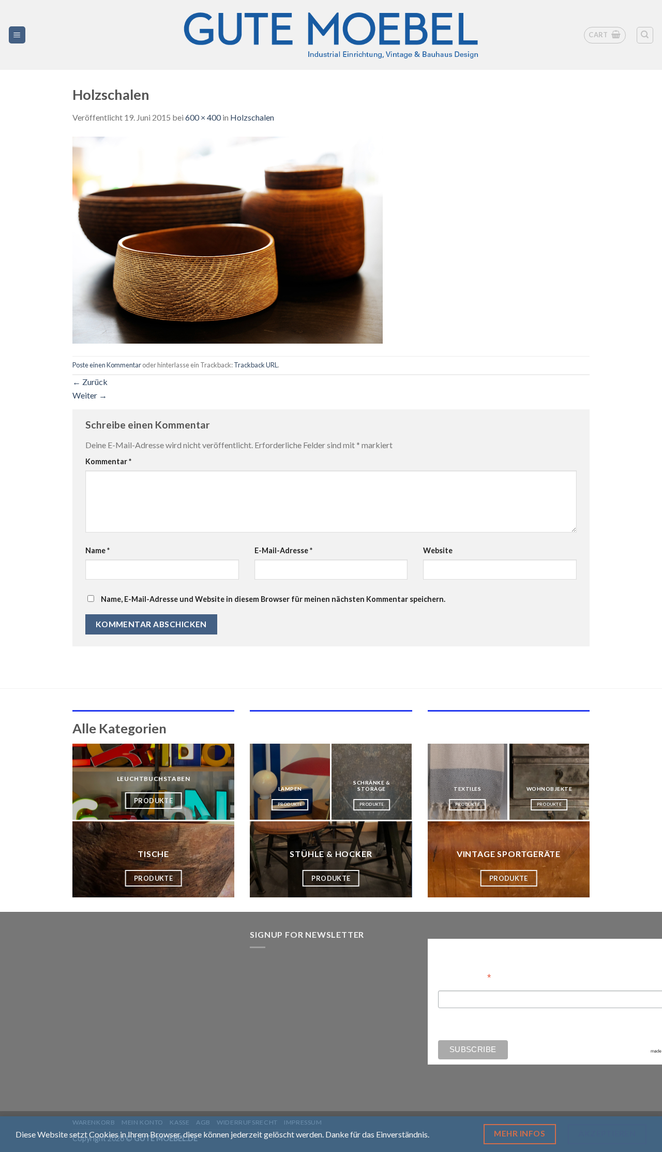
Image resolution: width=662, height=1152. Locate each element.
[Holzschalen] (227, 239)
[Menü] (17, 34)
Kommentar (108, 461)
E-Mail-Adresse (283, 550)
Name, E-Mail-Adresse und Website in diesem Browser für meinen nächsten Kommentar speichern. (273, 599)
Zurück (90, 382)
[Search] (645, 35)
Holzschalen (252, 117)
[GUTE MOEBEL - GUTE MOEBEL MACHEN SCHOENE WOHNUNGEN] (331, 35)
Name (97, 550)
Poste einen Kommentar (106, 365)
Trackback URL (256, 365)
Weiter (89, 395)
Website (438, 550)
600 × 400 (203, 117)
